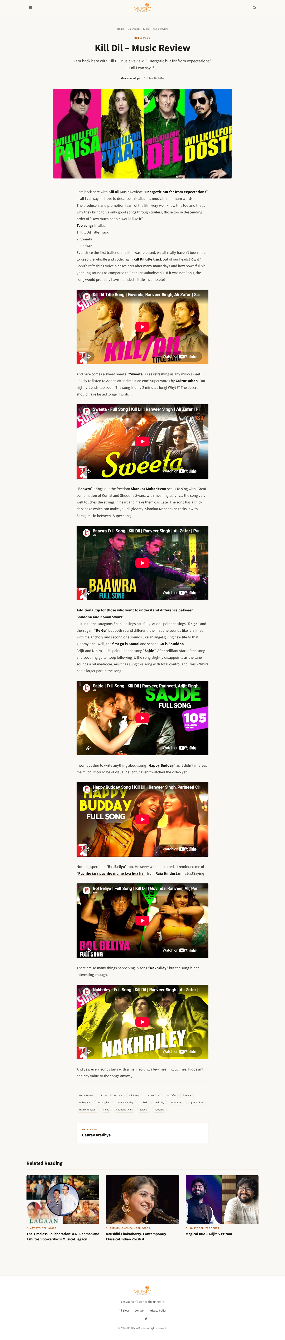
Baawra (187, 1095)
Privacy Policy (157, 1311)
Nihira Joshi (177, 1102)
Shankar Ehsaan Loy (111, 1095)
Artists (35, 1228)
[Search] (254, 7)
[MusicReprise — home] (142, 7)
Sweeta (144, 1110)
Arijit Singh (134, 1095)
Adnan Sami (154, 1095)
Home (120, 29)
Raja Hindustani (87, 1110)
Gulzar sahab (103, 1102)
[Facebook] (139, 1319)
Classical (127, 1228)
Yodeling (159, 1110)
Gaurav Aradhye (130, 78)
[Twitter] (146, 1319)
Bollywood (134, 29)
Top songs (212, 1228)
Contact (139, 1311)
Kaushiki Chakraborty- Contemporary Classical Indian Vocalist (136, 1236)
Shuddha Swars (124, 1110)
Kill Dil (143, 1102)
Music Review (86, 1095)
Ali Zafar (171, 1095)
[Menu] (30, 7)
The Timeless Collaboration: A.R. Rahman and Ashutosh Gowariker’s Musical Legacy (62, 1236)
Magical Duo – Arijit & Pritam (209, 1234)
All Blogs (124, 1311)
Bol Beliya (84, 1102)
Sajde (106, 1110)
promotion (197, 1102)
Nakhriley (159, 1102)
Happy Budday (125, 1102)
